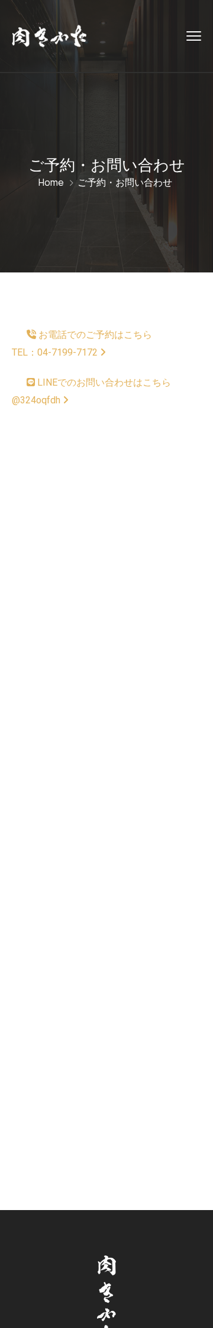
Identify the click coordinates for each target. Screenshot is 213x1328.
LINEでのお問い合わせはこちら (91, 391)
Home (51, 182)
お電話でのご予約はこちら (82, 343)
